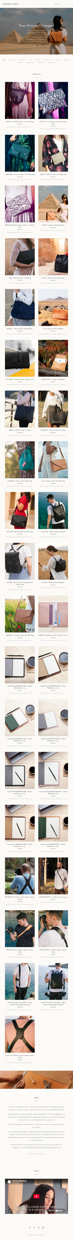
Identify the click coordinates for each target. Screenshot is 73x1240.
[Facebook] (34, 1227)
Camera (20, 62)
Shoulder (22, 59)
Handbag (67, 59)
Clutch (37, 59)
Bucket (58, 59)
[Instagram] (39, 1227)
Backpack (12, 59)
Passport (41, 62)
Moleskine (52, 62)
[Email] (30, 1227)
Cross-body (48, 59)
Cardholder (30, 62)
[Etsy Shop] (43, 1227)
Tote (30, 59)
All (4, 59)
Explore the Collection (36, 39)
